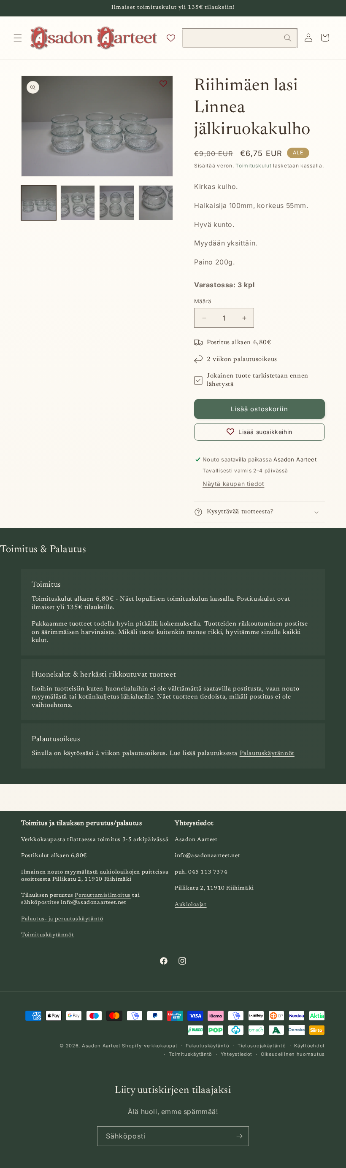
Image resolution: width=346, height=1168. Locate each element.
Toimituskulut (253, 165)
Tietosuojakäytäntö (262, 1046)
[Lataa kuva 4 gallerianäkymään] (155, 202)
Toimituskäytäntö (190, 1054)
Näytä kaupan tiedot (233, 483)
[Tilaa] (239, 1136)
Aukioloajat (191, 904)
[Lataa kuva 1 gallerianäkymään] (38, 202)
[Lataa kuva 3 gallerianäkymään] (116, 202)
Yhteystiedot (236, 1054)
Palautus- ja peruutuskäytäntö (62, 919)
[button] (17, 38)
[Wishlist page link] (171, 38)
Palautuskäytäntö (207, 1046)
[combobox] (239, 38)
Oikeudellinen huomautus (293, 1054)
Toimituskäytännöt (47, 935)
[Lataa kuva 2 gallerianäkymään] (77, 202)
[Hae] (287, 38)
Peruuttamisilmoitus (102, 895)
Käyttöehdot (309, 1046)
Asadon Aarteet (101, 1046)
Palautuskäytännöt (267, 753)
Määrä (202, 301)
